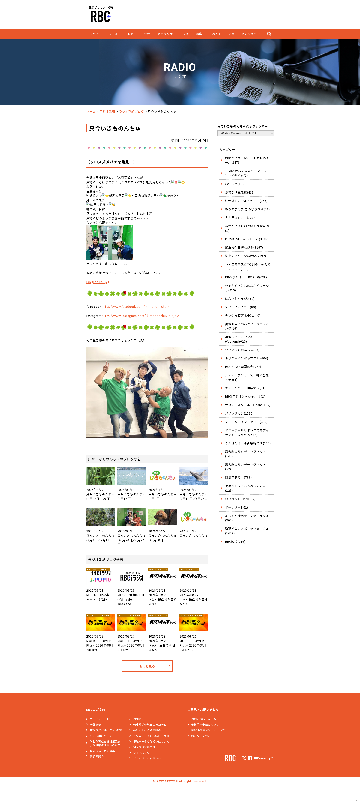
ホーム (91, 111)
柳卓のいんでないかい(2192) (245, 256)
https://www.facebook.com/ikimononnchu (134, 306)
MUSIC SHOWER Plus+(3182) (247, 239)
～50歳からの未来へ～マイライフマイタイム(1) (247, 173)
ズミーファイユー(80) (240, 307)
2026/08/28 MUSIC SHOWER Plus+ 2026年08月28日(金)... (99, 633)
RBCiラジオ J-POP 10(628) (246, 277)
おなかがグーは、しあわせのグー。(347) (247, 160)
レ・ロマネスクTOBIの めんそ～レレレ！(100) (248, 266)
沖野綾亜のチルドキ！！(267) (246, 200)
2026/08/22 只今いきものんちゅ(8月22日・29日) (100, 494)
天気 (186, 34)
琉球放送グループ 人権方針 (107, 730)
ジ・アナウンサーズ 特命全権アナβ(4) (247, 377)
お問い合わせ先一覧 (203, 719)
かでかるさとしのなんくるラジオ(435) (247, 287)
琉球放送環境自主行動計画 (149, 724)
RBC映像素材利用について (208, 730)
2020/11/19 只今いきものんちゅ (193, 533)
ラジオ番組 (107, 111)
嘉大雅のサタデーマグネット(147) (245, 453)
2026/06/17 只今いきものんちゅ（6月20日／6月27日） (131, 538)
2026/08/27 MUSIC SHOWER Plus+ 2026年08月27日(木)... (130, 633)
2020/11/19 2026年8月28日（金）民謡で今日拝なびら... (162, 587)
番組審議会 (97, 756)
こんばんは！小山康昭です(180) (248, 443)
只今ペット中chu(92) (240, 499)
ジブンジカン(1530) (239, 413)
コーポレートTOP (101, 719)
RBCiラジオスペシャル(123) (245, 396)
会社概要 (95, 724)
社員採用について (101, 736)
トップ (93, 34)
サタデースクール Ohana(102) (248, 405)
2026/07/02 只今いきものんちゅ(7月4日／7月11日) (100, 535)
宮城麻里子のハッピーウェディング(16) (247, 326)
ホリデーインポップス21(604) (246, 358)
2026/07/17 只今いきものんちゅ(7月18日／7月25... (193, 494)
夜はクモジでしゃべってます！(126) (247, 488)
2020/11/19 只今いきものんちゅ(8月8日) (162, 494)
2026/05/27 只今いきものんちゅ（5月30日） (162, 535)
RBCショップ (251, 34)
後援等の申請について (205, 724)
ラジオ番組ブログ (131, 111)
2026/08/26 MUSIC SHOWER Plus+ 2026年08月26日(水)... (192, 633)
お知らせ (138, 719)
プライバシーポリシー (147, 758)
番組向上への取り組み (147, 730)
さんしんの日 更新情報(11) (245, 388)
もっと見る (147, 666)
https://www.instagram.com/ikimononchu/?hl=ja (138, 315)
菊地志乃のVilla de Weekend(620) (238, 339)
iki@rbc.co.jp (96, 282)
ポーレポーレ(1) (236, 507)
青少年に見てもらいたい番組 (151, 736)
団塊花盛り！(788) (238, 477)
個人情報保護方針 (144, 747)
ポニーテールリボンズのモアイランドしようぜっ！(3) (247, 432)
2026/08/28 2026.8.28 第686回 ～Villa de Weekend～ (131, 597)
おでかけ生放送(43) (239, 192)
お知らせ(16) (234, 184)
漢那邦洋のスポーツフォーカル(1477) (247, 530)
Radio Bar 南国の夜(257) (243, 366)
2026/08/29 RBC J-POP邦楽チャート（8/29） (99, 585)
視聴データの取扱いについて (151, 741)
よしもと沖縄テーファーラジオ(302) (247, 517)
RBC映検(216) (235, 541)
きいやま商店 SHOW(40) (243, 315)
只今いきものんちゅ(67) (242, 349)
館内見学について (202, 736)
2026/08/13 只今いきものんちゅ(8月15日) (131, 494)
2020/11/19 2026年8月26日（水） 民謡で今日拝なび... (161, 633)
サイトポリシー (143, 753)
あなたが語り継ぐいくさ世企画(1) (247, 228)
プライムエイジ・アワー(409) (246, 421)
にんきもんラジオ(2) (240, 298)
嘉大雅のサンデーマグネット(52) (245, 466)
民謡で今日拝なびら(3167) (244, 247)
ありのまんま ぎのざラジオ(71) (247, 209)
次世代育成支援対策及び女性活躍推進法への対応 (105, 743)
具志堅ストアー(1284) (241, 217)
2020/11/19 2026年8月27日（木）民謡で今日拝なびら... (193, 587)
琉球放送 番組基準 (102, 751)
